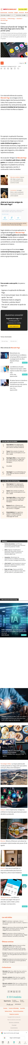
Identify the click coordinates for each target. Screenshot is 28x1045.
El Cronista (3, 18)
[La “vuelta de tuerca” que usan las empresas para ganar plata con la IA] (14, 620)
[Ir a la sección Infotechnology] (10, 9)
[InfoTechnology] (18, 1004)
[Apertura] (7, 1001)
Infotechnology (11, 18)
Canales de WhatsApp (14, 1008)
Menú (3, 1043)
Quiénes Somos (8, 1011)
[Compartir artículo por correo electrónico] (15, 69)
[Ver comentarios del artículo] (18, 69)
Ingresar (25, 1043)
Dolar (8, 1043)
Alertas (19, 1043)
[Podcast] (10, 1005)
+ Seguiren (23, 63)
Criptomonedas (3, 12)
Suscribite (22, 1008)
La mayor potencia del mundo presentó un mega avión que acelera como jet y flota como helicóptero (15, 460)
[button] (24, 886)
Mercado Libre (13, 341)
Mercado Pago (4, 20)
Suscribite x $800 (23, 9)
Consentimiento (14, 1028)
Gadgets (16, 12)
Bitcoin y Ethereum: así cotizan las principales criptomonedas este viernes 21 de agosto (15, 507)
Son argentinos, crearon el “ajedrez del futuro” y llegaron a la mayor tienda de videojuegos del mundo (14, 514)
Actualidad (10, 12)
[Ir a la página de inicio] (2, 9)
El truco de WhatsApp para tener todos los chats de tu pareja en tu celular (16, 473)
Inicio (14, 1043)
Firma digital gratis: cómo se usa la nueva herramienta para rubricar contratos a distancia (15, 446)
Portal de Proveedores (18, 1011)
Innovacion (21, 12)
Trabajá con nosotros (14, 1014)
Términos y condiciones (14, 1022)
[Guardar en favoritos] (2, 63)
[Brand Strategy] (22, 1001)
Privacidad (14, 1025)
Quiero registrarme (14, 326)
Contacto (5, 1008)
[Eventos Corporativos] (15, 1001)
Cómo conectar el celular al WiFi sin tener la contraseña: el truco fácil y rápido (15, 452)
